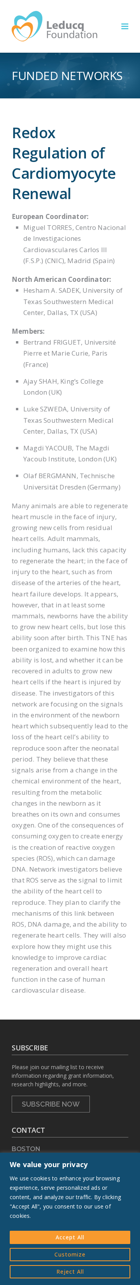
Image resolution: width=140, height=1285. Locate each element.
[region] (70, 1219)
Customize (70, 1254)
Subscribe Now (51, 1104)
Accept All (70, 1237)
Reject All (70, 1271)
